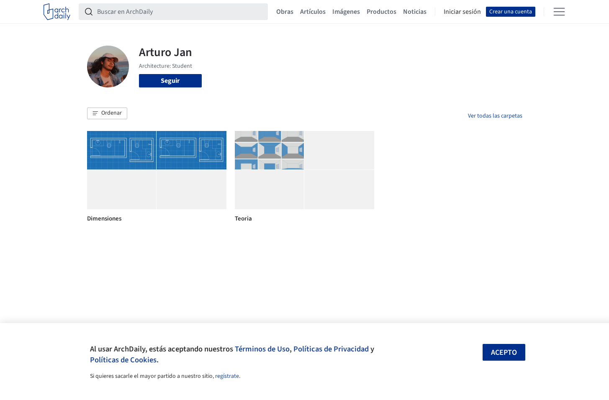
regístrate (227, 376)
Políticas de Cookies (123, 359)
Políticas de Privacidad (331, 349)
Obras (284, 11)
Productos (381, 11)
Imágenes (346, 11)
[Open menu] (559, 11)
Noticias (415, 11)
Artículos (313, 11)
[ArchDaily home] (57, 11)
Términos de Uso (262, 349)
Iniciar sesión (462, 11)
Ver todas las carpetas (495, 116)
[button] (107, 113)
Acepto (504, 352)
